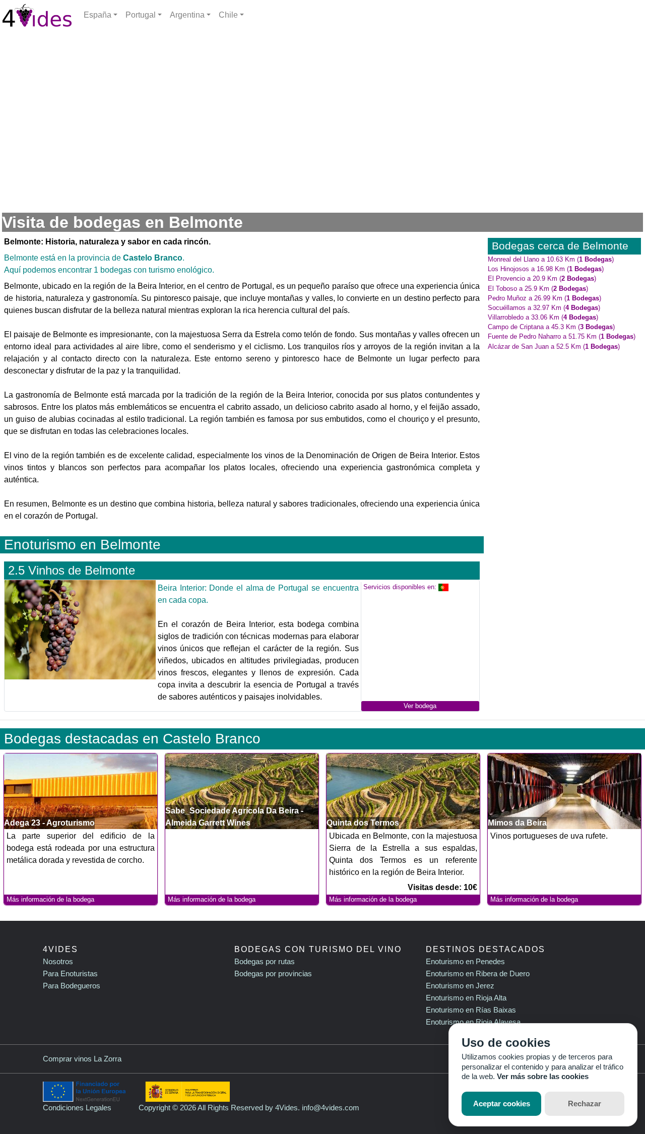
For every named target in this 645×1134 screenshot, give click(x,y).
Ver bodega (420, 706)
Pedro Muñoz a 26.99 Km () (544, 298)
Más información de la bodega (50, 899)
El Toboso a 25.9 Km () (538, 288)
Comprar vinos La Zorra (82, 1058)
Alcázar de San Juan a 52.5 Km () (554, 346)
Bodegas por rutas (264, 961)
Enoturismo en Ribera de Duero (478, 973)
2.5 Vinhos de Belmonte (71, 570)
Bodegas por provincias (273, 973)
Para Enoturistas (70, 973)
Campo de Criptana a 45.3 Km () (551, 327)
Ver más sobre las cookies (543, 1076)
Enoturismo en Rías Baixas (471, 1009)
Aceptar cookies (501, 1103)
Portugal (140, 15)
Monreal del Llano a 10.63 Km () (551, 259)
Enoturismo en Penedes (465, 961)
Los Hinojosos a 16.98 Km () (546, 269)
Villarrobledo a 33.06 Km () (543, 317)
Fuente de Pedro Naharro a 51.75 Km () (561, 336)
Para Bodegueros (71, 985)
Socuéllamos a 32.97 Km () (544, 307)
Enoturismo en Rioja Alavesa (473, 1022)
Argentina (187, 15)
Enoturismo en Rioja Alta (466, 997)
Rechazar (584, 1103)
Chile (228, 15)
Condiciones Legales (77, 1107)
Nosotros (58, 961)
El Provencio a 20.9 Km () (542, 278)
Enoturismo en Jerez (460, 985)
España (97, 15)
